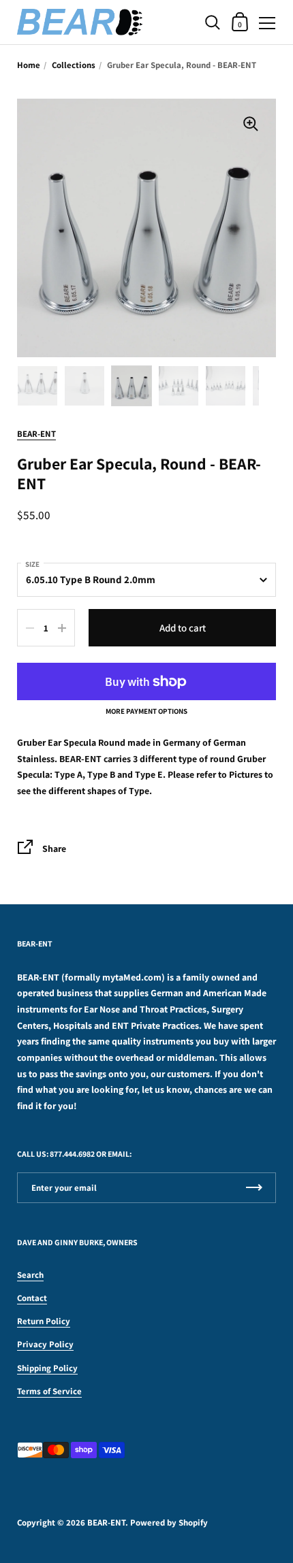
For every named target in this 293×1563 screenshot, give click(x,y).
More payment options (146, 712)
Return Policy (43, 1321)
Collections (73, 65)
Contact (32, 1298)
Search (30, 1275)
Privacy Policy (45, 1344)
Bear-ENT (36, 434)
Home (28, 65)
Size (32, 564)
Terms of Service (49, 1391)
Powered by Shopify (169, 1522)
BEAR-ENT (106, 1522)
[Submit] (254, 1187)
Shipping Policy (47, 1368)
